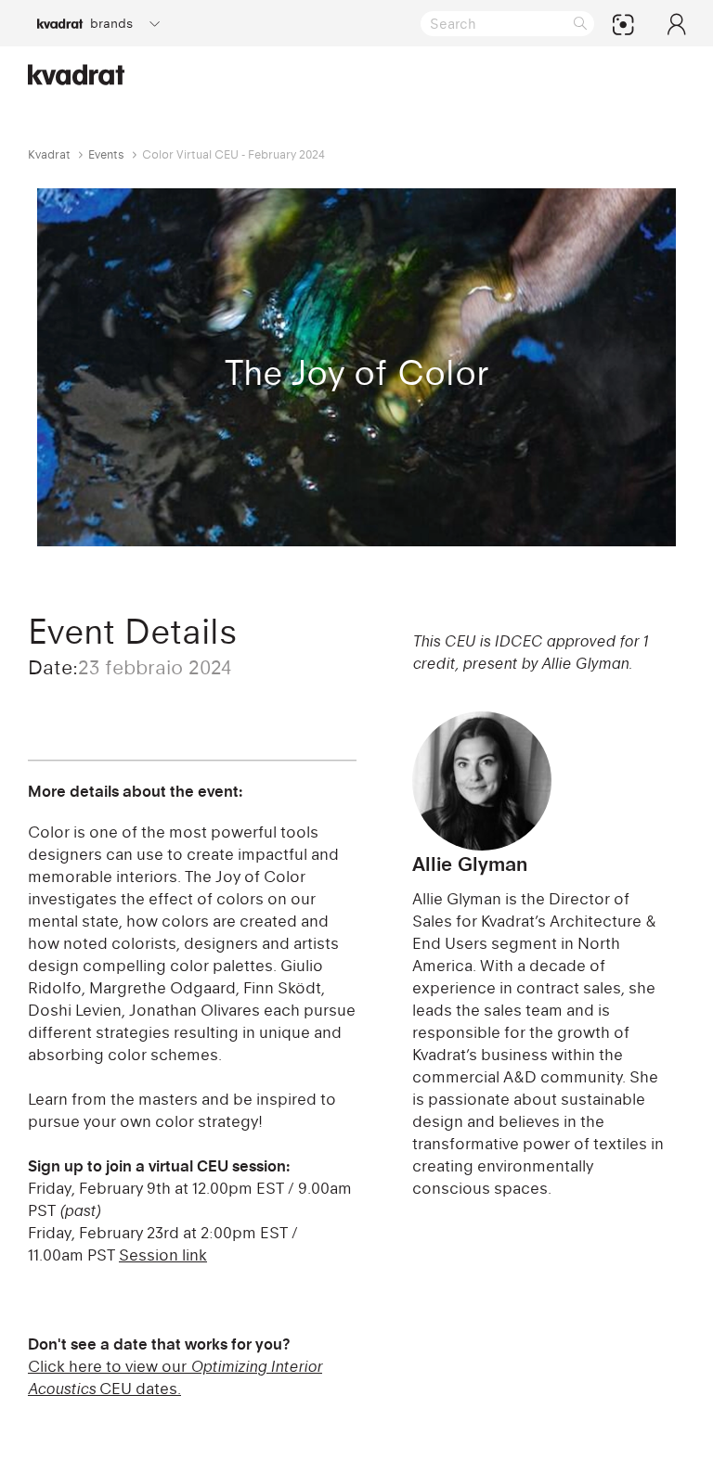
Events (106, 154)
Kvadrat (49, 154)
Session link (163, 1255)
